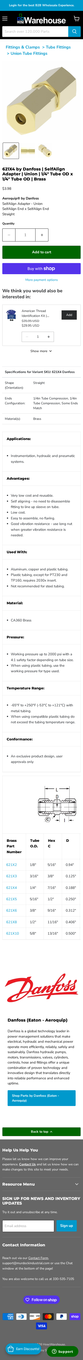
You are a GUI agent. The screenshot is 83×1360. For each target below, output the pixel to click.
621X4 (11, 887)
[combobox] (35, 31)
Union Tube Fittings (29, 53)
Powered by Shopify (41, 1350)
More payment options (41, 280)
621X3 (11, 876)
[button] (11, 151)
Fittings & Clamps (23, 47)
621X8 (11, 922)
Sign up (66, 1225)
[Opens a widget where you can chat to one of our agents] (62, 1352)
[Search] (74, 31)
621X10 (12, 933)
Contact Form (38, 1258)
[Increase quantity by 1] (42, 234)
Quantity (8, 224)
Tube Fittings (58, 47)
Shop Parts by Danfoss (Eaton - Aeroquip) (35, 1098)
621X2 (11, 864)
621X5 (11, 899)
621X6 (11, 910)
